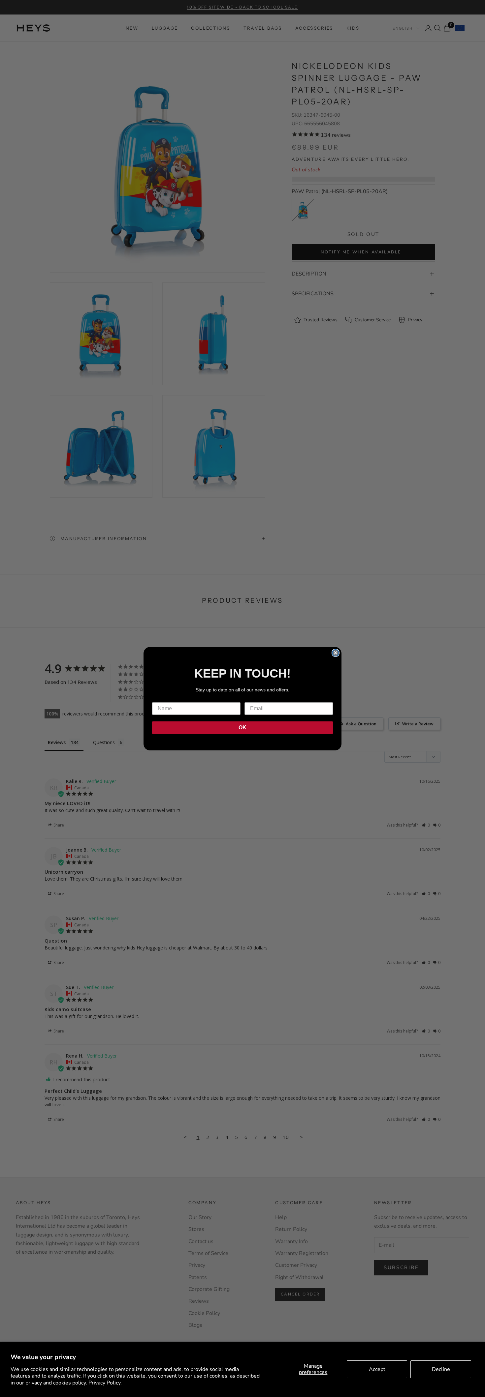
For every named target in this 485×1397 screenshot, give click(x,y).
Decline (441, 1369)
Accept (377, 1369)
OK (242, 727)
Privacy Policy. (105, 1382)
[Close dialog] (335, 653)
